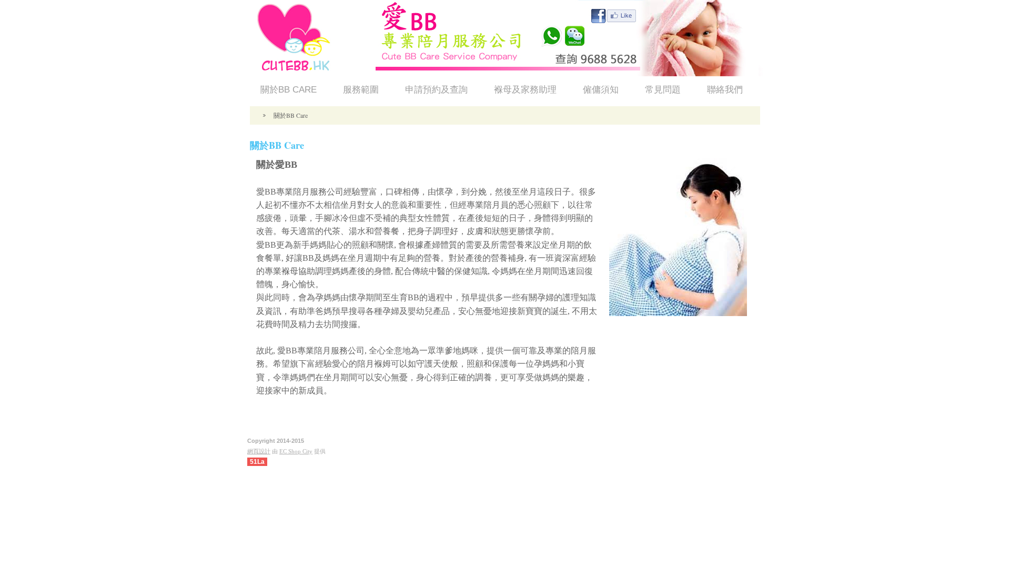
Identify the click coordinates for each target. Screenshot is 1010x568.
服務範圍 (361, 90)
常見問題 (663, 90)
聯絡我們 (725, 90)
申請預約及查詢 (436, 90)
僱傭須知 (601, 90)
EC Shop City (295, 451)
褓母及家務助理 (525, 90)
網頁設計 (258, 451)
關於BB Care (288, 90)
